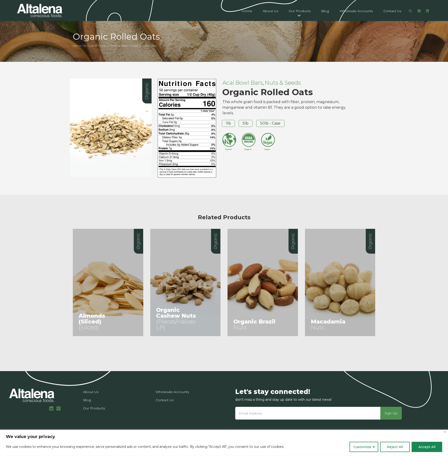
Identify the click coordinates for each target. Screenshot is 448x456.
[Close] (445, 432)
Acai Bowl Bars (242, 82)
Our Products (300, 11)
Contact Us (392, 11)
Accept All (426, 447)
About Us (270, 11)
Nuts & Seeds (283, 82)
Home (247, 11)
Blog (325, 11)
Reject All (395, 447)
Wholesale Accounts (356, 11)
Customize (362, 447)
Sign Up (391, 413)
